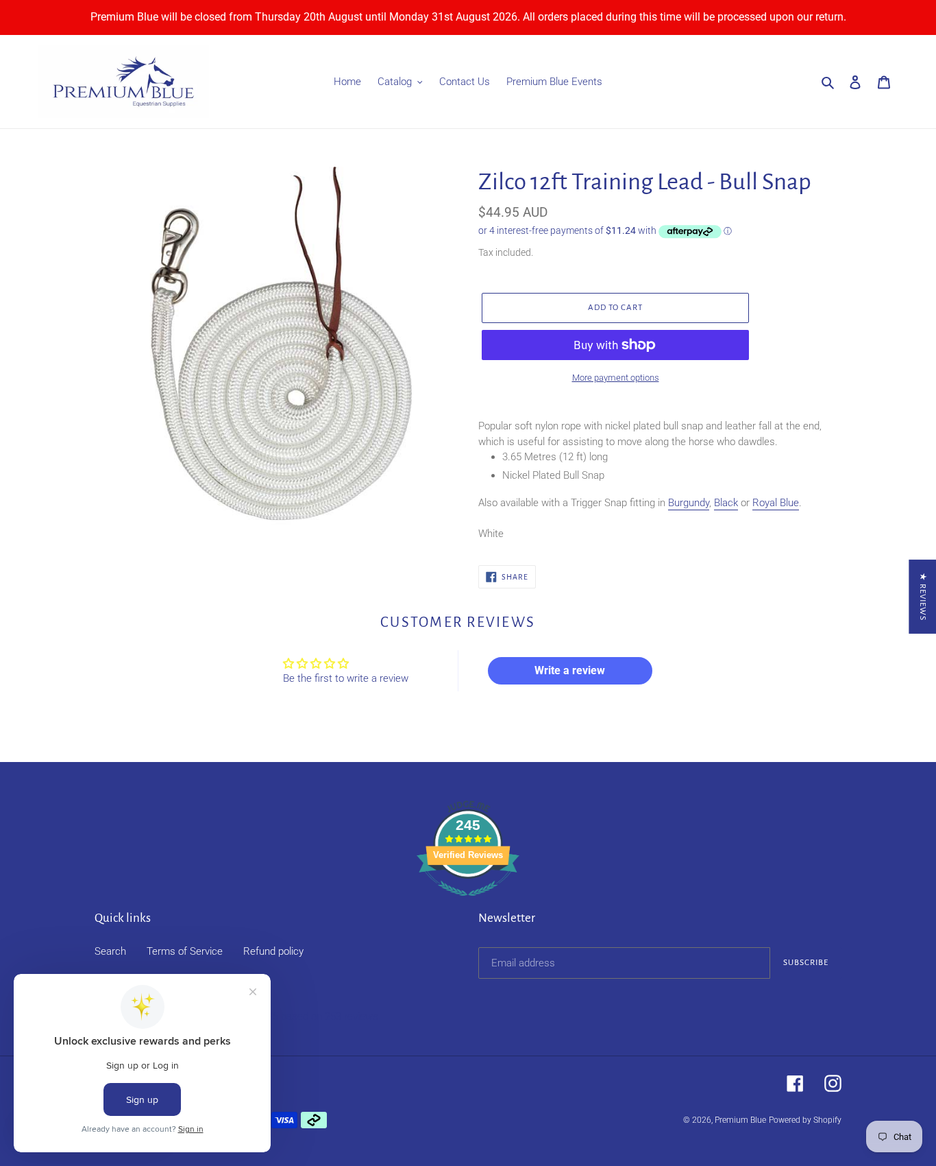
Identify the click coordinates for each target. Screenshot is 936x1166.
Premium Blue (740, 1120)
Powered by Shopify (805, 1120)
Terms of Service (185, 951)
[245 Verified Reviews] (468, 903)
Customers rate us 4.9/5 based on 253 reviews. (274, 1016)
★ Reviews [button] (922, 597)
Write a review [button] (569, 670)
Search (110, 951)
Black (726, 503)
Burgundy (688, 503)
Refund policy (273, 951)
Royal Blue (775, 503)
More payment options (615, 377)
